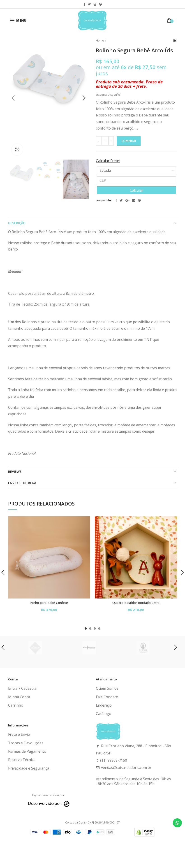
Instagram (95, 4)
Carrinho (15, 705)
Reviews (14, 471)
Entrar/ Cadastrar (23, 688)
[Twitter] (121, 200)
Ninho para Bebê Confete (49, 603)
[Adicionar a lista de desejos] (84, 523)
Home (100, 40)
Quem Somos (107, 688)
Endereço (104, 705)
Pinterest (100, 4)
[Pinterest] (139, 200)
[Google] (127, 200)
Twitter (89, 4)
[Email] (134, 200)
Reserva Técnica (21, 759)
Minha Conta (19, 696)
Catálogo (103, 713)
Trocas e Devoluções (25, 742)
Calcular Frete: (108, 160)
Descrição (16, 223)
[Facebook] (116, 200)
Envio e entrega (22, 483)
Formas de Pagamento (27, 751)
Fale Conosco (107, 696)
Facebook (84, 4)
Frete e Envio (19, 734)
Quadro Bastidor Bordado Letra (136, 603)
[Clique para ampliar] (17, 149)
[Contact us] (177, 822)
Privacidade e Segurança (28, 768)
